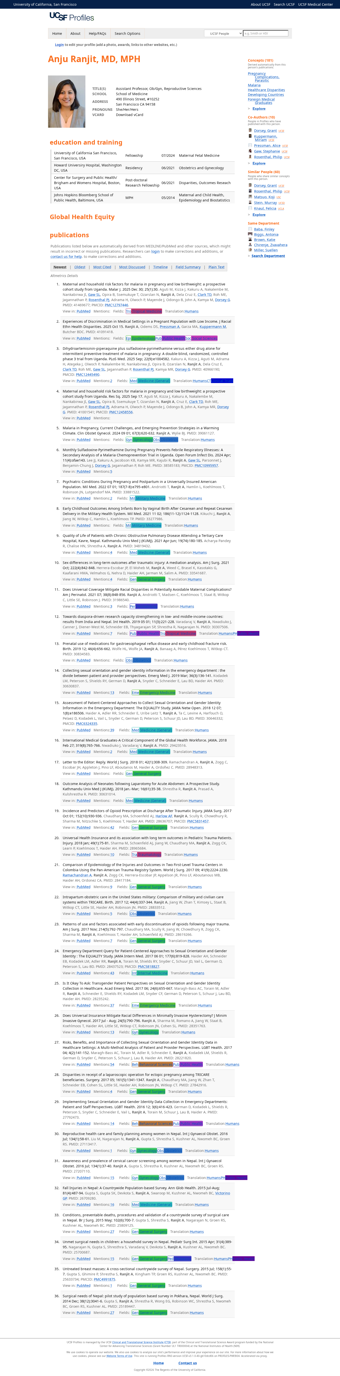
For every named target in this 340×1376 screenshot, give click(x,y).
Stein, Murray (269, 202)
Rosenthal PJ (99, 299)
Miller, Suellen (266, 250)
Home (57, 33)
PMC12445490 (87, 374)
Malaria (254, 85)
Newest (60, 267)
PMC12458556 (121, 412)
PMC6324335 (86, 723)
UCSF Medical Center (315, 4)
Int (150, 973)
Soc (201, 338)
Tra (146, 854)
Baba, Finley (264, 229)
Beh (152, 1064)
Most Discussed (132, 267)
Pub (170, 338)
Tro (144, 311)
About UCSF (260, 4)
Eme (153, 692)
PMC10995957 (206, 465)
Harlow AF (164, 816)
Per (143, 606)
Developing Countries (266, 94)
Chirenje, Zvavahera (270, 244)
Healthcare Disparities (266, 89)
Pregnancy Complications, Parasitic (264, 77)
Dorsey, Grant (269, 130)
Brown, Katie (264, 239)
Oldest (79, 267)
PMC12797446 (116, 305)
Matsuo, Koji (267, 197)
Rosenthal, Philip (272, 157)
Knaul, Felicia (269, 208)
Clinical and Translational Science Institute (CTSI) (141, 1342)
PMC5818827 (148, 966)
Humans (192, 311)
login (155, 251)
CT (220, 380)
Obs (165, 439)
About (75, 33)
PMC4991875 (104, 1279)
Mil (147, 498)
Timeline (160, 267)
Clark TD (204, 294)
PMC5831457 (198, 821)
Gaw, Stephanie (270, 151)
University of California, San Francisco (44, 4)
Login (59, 44)
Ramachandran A (77, 875)
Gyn (139, 439)
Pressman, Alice (271, 145)
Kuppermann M (213, 326)
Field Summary (188, 267)
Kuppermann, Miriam (265, 138)
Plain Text (217, 267)
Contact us (187, 1363)
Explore (259, 109)
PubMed (84, 311)
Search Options (127, 33)
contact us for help (66, 256)
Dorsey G (222, 299)
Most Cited (102, 267)
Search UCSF (284, 4)
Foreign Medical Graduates (261, 101)
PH (246, 633)
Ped (179, 1258)
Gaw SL (94, 294)
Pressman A (169, 326)
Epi (140, 338)
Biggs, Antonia (266, 234)
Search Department (268, 255)
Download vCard (129, 114)
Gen (147, 579)
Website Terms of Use (119, 1356)
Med (150, 380)
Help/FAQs (97, 33)
